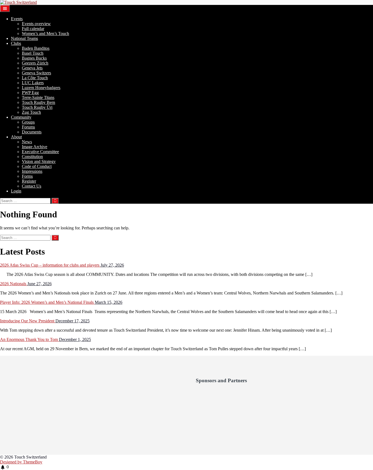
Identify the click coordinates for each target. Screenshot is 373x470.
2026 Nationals (13, 283)
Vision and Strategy (39, 161)
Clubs (16, 43)
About (16, 137)
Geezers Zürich (35, 63)
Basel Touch (32, 53)
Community (21, 117)
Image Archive (34, 146)
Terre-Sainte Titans (38, 97)
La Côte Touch (35, 77)
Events (17, 18)
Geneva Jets (32, 68)
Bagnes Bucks (34, 58)
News (27, 141)
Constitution (32, 156)
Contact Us (31, 186)
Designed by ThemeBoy (21, 462)
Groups (28, 122)
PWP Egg (30, 92)
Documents (32, 132)
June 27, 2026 (39, 283)
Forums (28, 127)
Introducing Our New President (27, 321)
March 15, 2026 (108, 302)
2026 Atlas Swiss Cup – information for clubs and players (50, 265)
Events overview (36, 23)
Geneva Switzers (36, 73)
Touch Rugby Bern (38, 102)
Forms (27, 176)
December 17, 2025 (72, 321)
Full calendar (33, 28)
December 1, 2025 (75, 339)
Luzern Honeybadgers (41, 87)
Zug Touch (31, 112)
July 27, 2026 (112, 265)
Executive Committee (40, 151)
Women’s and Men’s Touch (45, 33)
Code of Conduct (37, 166)
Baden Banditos (35, 48)
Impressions (32, 171)
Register (29, 181)
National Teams (24, 38)
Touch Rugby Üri (37, 107)
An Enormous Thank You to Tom (29, 339)
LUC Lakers (33, 82)
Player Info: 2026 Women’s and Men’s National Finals (47, 302)
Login (16, 191)
